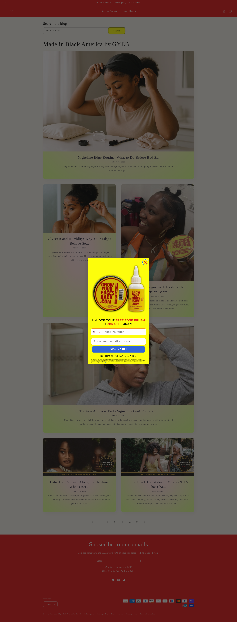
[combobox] (96, 332)
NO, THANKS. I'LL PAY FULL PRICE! (118, 356)
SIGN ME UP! (118, 349)
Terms (108, 362)
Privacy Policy (102, 362)
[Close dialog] (145, 262)
